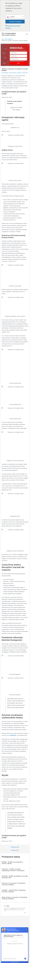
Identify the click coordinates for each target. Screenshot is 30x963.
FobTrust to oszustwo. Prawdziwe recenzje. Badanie (13, 883)
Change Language (15, 21)
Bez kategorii (5, 72)
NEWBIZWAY (13, 735)
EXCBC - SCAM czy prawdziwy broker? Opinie (12, 862)
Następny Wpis (15, 850)
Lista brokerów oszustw (15, 72)
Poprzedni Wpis (15, 847)
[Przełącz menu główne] (26, 34)
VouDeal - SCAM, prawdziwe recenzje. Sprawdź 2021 (15, 876)
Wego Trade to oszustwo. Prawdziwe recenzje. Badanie (14, 898)
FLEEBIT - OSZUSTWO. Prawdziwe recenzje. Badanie (14, 890)
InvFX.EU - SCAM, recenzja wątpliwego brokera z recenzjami (13, 869)
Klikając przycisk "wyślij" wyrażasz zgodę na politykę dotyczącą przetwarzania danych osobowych (18, 61)
